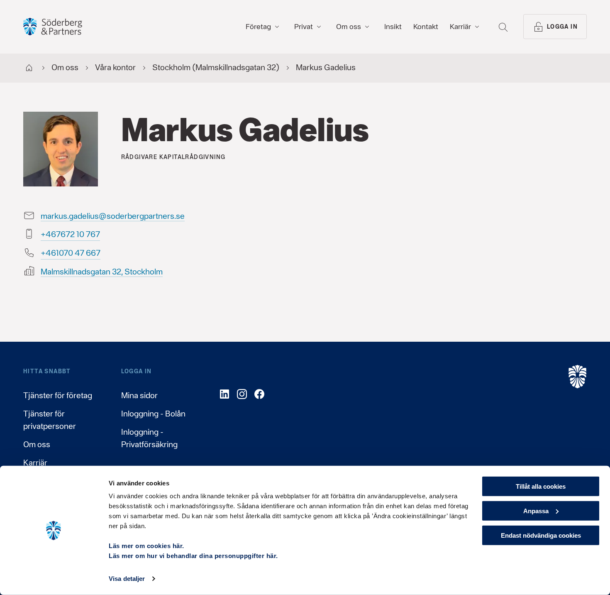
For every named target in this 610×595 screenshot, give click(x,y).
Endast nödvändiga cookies (541, 535)
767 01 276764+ (70, 234)
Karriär (35, 463)
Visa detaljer (127, 578)
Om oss (36, 444)
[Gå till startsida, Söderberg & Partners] (52, 26)
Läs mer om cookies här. (146, 545)
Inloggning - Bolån (153, 414)
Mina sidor (139, 395)
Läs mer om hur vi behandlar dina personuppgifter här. (193, 555)
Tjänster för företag (57, 395)
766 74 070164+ (70, 253)
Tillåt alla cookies (541, 486)
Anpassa (536, 510)
